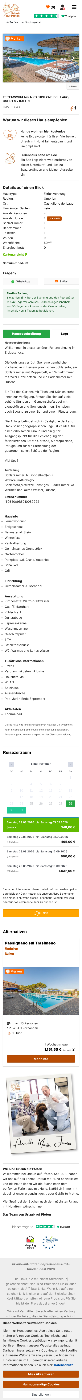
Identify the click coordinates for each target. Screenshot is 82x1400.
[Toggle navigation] (74, 7)
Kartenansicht (14, 254)
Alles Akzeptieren (41, 1374)
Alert (45, 913)
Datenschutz (63, 1365)
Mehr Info (41, 1059)
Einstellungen (41, 1394)
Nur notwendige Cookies (41, 1384)
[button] (8, 58)
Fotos (74, 86)
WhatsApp (23, 281)
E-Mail (64, 281)
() (52, 7)
